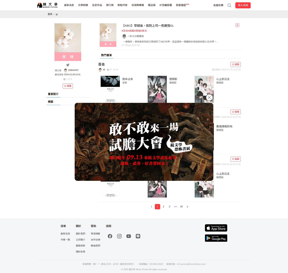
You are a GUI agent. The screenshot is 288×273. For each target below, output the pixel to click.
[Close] (209, 97)
